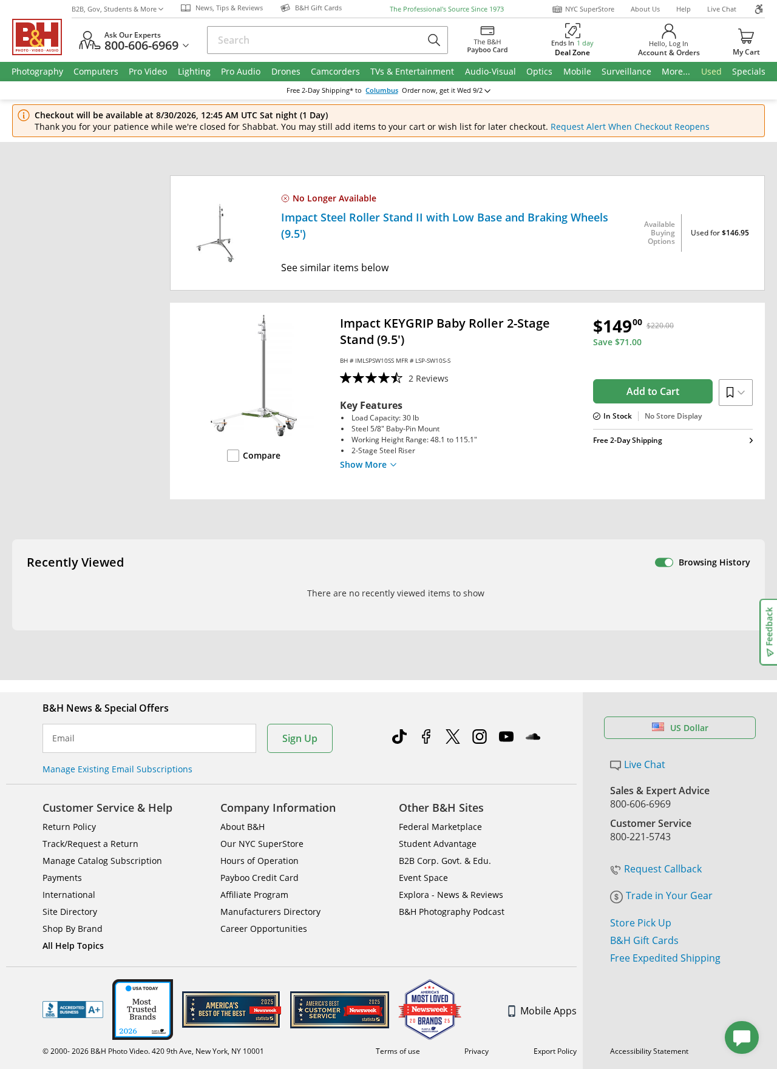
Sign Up (299, 738)
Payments (62, 877)
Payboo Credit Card (259, 877)
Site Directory (69, 911)
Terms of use (398, 1051)
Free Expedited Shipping (665, 958)
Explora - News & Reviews (451, 894)
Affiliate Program (254, 894)
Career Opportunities (263, 928)
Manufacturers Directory (270, 911)
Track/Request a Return (90, 843)
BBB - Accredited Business (72, 1009)
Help (683, 8)
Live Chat (721, 8)
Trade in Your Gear (669, 895)
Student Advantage (438, 843)
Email (63, 738)
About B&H (242, 826)
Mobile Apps (548, 1010)
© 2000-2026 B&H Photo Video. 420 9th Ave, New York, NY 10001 (153, 1051)
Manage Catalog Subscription (102, 860)
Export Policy (555, 1051)
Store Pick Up (640, 922)
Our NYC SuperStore (262, 843)
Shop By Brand (72, 928)
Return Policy (69, 826)
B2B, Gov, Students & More (114, 8)
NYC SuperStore (589, 8)
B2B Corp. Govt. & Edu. (445, 860)
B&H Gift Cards (644, 940)
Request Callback (663, 868)
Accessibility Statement (649, 1051)
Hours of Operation (259, 860)
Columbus (381, 90)
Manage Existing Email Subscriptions (117, 769)
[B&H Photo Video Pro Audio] (42, 37)
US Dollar (689, 727)
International (68, 894)
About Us (645, 8)
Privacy (476, 1051)
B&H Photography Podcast (451, 911)
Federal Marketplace (440, 826)
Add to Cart (652, 391)
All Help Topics (73, 945)
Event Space (423, 877)
